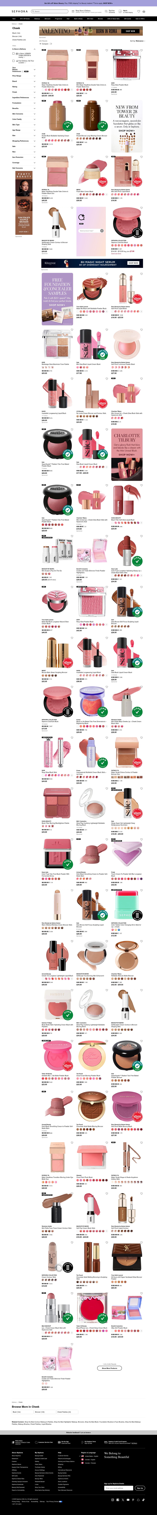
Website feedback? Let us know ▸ (78, 1432)
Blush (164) (16, 33)
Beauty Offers (39, 1478)
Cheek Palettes (35, 1424)
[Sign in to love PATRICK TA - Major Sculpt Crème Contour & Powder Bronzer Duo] (141, 738)
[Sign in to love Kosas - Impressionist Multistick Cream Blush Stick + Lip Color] (107, 738)
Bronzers (81, 1422)
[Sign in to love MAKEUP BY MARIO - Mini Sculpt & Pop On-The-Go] (72, 536)
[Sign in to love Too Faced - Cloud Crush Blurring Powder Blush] (107, 1041)
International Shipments (65, 1470)
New (13, 19)
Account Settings (40, 1470)
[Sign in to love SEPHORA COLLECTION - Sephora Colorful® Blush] (141, 208)
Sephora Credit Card (41, 1458)
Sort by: (136, 41)
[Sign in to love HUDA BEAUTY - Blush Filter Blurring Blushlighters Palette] (72, 789)
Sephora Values (16, 1464)
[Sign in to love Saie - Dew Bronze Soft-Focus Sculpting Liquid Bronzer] (141, 587)
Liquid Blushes (46, 1424)
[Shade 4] (55, 89)
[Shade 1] (46, 89)
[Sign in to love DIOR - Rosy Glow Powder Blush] (107, 587)
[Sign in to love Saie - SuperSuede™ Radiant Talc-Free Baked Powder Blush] (72, 485)
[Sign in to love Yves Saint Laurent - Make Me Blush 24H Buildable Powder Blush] (107, 274)
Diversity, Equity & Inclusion (20, 1481)
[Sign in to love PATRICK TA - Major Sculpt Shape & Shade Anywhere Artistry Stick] (141, 1143)
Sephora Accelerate (17, 1484)
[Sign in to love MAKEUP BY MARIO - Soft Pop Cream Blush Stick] (107, 1194)
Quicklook (57, 79)
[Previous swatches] (43, 89)
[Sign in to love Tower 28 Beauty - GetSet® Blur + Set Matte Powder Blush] (72, 1041)
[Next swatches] (71, 89)
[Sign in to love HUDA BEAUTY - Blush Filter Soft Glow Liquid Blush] (141, 485)
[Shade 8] (68, 89)
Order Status (38, 1464)
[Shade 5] (59, 89)
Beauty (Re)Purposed (18, 1487)
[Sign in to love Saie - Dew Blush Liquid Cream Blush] (107, 429)
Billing (60, 1467)
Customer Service (63, 1455)
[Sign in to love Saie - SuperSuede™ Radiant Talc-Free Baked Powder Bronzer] (141, 1041)
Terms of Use (25, 1501)
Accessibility (61, 1487)
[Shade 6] (62, 89)
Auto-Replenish (39, 1476)
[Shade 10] (141, 245)
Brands (100, 19)
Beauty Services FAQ (64, 1476)
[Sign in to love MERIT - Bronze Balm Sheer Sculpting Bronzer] (72, 638)
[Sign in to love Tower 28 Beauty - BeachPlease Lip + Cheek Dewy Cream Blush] (107, 1293)
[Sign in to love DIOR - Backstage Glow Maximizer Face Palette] (72, 330)
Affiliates (14, 1470)
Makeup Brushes (24, 1424)
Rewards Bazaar (40, 1481)
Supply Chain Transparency (20, 1467)
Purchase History (40, 1467)
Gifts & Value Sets (113, 19)
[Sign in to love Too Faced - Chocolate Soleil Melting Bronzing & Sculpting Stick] (107, 1242)
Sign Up (140, 1488)
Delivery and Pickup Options (66, 1461)
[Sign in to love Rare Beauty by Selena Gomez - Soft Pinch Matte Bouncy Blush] (141, 1092)
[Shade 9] (138, 194)
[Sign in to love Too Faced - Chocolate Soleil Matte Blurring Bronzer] (107, 1092)
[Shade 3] (52, 89)
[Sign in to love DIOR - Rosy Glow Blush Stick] (72, 738)
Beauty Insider (39, 1455)
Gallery (37, 1461)
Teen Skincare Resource (65, 1490)
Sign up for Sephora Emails (114, 1484)
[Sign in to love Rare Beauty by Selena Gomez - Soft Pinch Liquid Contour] (141, 1194)
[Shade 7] (65, 89)
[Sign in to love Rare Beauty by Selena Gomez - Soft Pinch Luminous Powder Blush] (141, 330)
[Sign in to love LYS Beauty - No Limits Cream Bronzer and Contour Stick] (107, 379)
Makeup (37, 19)
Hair (68, 19)
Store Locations (62, 1481)
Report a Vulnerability (18, 1490)
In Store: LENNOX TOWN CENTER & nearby (24, 55)
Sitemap (42, 1501)
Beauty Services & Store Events (44, 1473)
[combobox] (49, 11)
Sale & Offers (140, 19)
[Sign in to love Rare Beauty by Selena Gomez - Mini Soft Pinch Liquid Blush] (141, 157)
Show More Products (109, 1368)
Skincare (47, 19)
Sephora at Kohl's (63, 1478)
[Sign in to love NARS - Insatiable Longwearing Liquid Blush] (107, 638)
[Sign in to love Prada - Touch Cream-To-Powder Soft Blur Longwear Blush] (141, 839)
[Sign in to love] (141, 50)
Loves (36, 1484)
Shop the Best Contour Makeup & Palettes (39, 1422)
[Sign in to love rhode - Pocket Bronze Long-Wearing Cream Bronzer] (107, 101)
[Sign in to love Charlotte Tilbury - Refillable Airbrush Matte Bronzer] (141, 941)
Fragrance (58, 19)
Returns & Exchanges (64, 1458)
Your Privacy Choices (52, 1501)
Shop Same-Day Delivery (42, 1490)
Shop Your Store (39, 1487)
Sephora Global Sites (18, 1478)
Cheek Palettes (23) (19, 40)
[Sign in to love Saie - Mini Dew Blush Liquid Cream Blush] (107, 330)
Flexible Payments (63, 1484)
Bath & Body (78, 19)
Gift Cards (127, 19)
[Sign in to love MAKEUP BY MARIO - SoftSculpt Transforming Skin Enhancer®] (107, 941)
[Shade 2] (49, 89)
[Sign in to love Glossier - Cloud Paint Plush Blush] (107, 1143)
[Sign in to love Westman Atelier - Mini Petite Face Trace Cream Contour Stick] (72, 1194)
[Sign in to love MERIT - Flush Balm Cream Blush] (107, 157)
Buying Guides (62, 1473)
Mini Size (90, 19)
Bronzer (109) (17, 36)
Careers (14, 1461)
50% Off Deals (25, 19)
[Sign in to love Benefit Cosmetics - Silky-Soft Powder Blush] (141, 1293)
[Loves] (138, 11)
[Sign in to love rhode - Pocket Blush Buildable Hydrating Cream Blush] (72, 101)
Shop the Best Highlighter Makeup (65, 1422)
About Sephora (16, 1455)
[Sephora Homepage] (19, 11)
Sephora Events (16, 1473)
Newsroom (15, 1458)
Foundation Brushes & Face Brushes (111, 1422)
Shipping (60, 1464)
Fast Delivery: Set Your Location (26, 62)
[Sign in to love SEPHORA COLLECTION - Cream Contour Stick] (72, 1242)
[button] (22, 71)
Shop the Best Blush (92, 1422)
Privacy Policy (16, 1501)
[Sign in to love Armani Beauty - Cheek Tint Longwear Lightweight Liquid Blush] (72, 941)
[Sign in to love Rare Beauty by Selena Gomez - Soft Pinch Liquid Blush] (141, 274)
